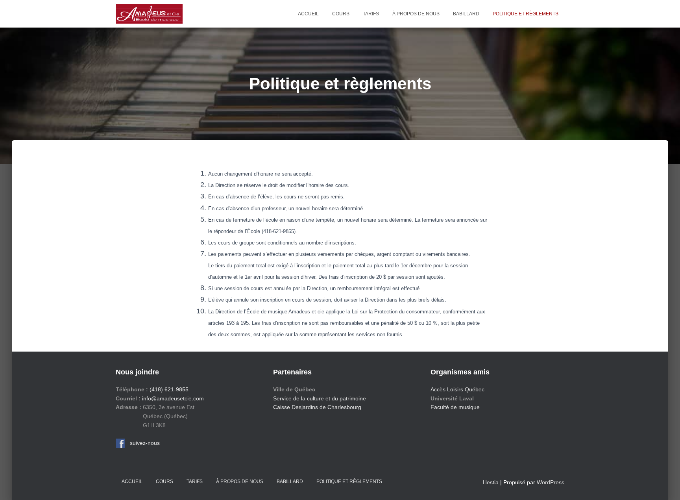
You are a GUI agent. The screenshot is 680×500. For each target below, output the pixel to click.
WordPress (550, 482)
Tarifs (371, 14)
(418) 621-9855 (169, 389)
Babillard (466, 14)
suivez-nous (142, 443)
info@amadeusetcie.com (173, 398)
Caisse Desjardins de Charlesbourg (317, 407)
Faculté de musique (455, 407)
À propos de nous (416, 14)
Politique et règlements (525, 14)
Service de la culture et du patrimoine (319, 398)
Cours (340, 14)
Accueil (308, 14)
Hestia (491, 482)
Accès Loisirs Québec (457, 389)
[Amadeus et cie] (149, 14)
